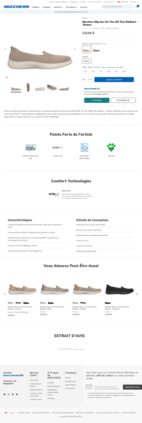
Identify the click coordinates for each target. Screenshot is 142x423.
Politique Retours (36, 390)
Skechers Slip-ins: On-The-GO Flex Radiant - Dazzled (84, 308)
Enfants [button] (58, 7)
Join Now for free (82, 12)
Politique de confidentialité (122, 395)
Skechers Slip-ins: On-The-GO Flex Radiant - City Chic (20, 308)
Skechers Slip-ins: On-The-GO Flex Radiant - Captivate (117, 308)
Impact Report (70, 385)
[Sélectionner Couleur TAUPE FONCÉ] (96, 49)
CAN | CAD (124, 2)
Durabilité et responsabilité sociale (52, 392)
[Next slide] (123, 12)
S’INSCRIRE (96, 100)
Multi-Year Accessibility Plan (85, 413)
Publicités (51, 398)
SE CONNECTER (123, 100)
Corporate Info (70, 381)
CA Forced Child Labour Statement (63, 413)
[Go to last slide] (5, 49)
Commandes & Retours (59, 2)
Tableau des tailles (93, 67)
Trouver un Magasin (9, 382)
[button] (109, 2)
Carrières (50, 383)
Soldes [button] (83, 7)
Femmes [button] (36, 7)
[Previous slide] (19, 12)
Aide (84, 2)
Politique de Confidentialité (40, 413)
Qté (83, 79)
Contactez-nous (36, 399)
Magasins (74, 2)
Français (133, 2)
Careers (68, 378)
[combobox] (117, 6)
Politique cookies (24, 413)
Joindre (7, 372)
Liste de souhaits (95, 2)
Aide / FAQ (34, 380)
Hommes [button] (47, 7)
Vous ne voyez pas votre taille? (112, 67)
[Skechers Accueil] (16, 6)
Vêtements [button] (71, 7)
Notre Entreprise (53, 386)
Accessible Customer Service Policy (107, 413)
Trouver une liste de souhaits (36, 394)
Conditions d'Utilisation (129, 413)
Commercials (70, 388)
